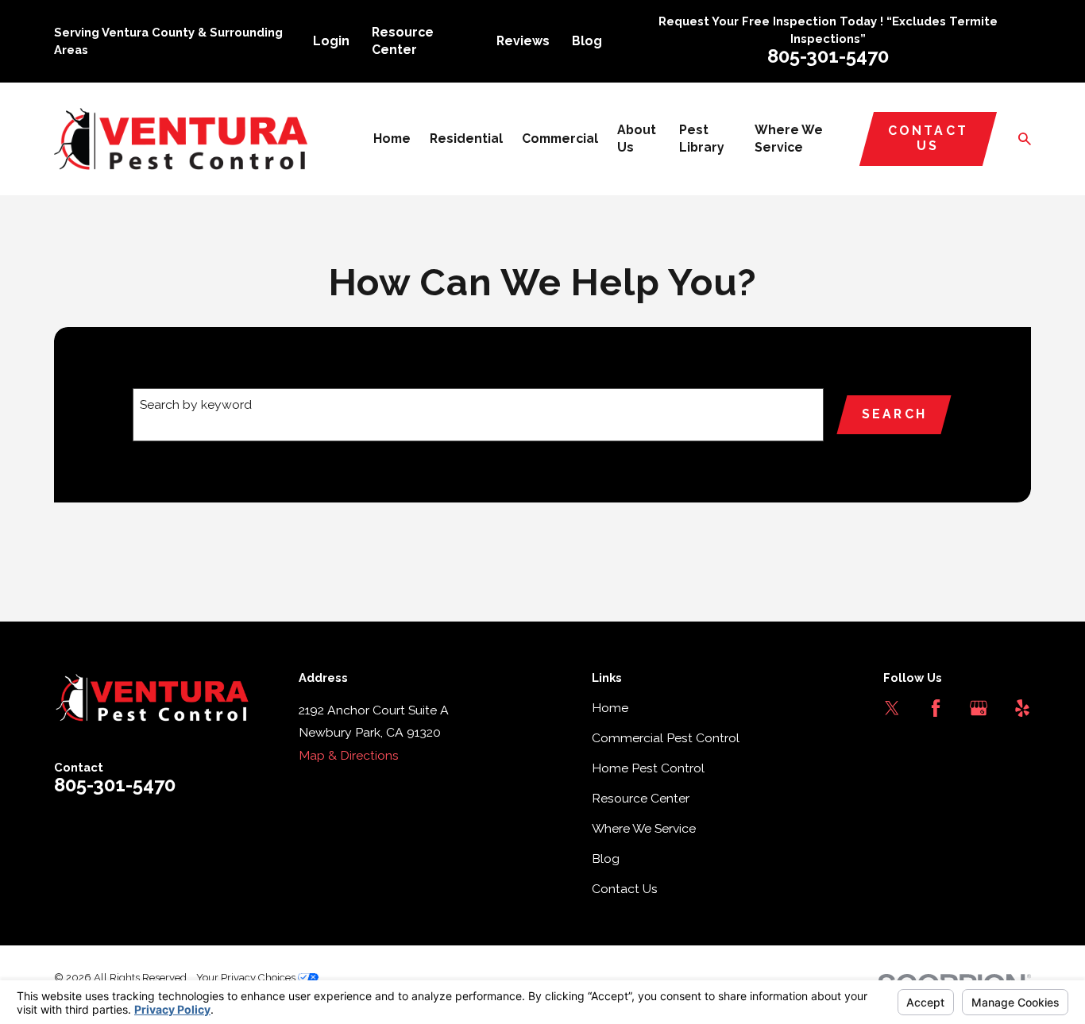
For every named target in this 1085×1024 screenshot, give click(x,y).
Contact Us (928, 138)
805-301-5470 (828, 56)
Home (610, 707)
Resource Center (640, 798)
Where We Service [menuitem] (789, 138)
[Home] (180, 139)
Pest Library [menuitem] (701, 138)
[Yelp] (1022, 708)
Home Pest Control (648, 768)
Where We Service (644, 828)
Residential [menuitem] (466, 138)
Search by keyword (196, 404)
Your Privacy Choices (247, 978)
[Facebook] (935, 708)
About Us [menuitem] (636, 138)
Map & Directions (349, 755)
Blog (587, 40)
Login (331, 40)
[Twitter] (892, 708)
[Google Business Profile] (978, 708)
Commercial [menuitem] (560, 138)
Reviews (523, 40)
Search (894, 414)
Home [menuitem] (392, 138)
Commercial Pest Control (665, 737)
